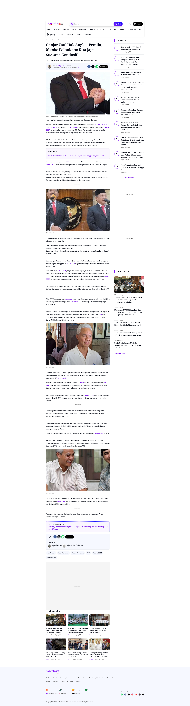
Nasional (70, 34)
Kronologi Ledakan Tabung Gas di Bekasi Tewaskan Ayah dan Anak (55, 655)
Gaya (115, 29)
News (49, 29)
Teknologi (93, 29)
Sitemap (78, 681)
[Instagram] (132, 694)
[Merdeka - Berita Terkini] (56, 24)
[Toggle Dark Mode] (130, 24)
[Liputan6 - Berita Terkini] (52, 672)
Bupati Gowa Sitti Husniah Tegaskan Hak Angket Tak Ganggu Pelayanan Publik (76, 156)
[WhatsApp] (122, 694)
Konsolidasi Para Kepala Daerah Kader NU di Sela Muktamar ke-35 (97, 630)
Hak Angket (51, 553)
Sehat (122, 29)
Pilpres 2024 (75, 302)
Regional (88, 34)
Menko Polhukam (101, 124)
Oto (102, 29)
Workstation (106, 678)
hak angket (73, 127)
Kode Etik (70, 681)
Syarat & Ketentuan (52, 681)
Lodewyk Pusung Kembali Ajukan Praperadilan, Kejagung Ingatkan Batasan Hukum (99, 655)
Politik (57, 29)
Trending (82, 29)
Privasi (63, 681)
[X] (129, 694)
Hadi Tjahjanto (51, 127)
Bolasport (132, 29)
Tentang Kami (64, 678)
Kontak (48, 678)
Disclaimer (115, 678)
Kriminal (79, 34)
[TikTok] (140, 694)
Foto (141, 29)
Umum (61, 34)
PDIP (68, 162)
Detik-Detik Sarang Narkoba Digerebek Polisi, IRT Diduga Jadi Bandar (78, 655)
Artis (74, 29)
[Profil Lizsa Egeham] (49, 67)
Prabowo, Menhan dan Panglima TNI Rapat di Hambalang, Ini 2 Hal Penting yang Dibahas (54, 630)
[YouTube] (136, 694)
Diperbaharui (65, 67)
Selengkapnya (128, 178)
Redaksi (55, 678)
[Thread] (143, 694)
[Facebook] (125, 694)
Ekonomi (66, 29)
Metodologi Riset (94, 678)
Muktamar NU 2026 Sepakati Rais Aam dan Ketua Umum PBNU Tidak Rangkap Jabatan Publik (78, 630)
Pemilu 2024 (50, 165)
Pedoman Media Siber (79, 678)
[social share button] (89, 66)
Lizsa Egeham (60, 66)
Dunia (108, 29)
